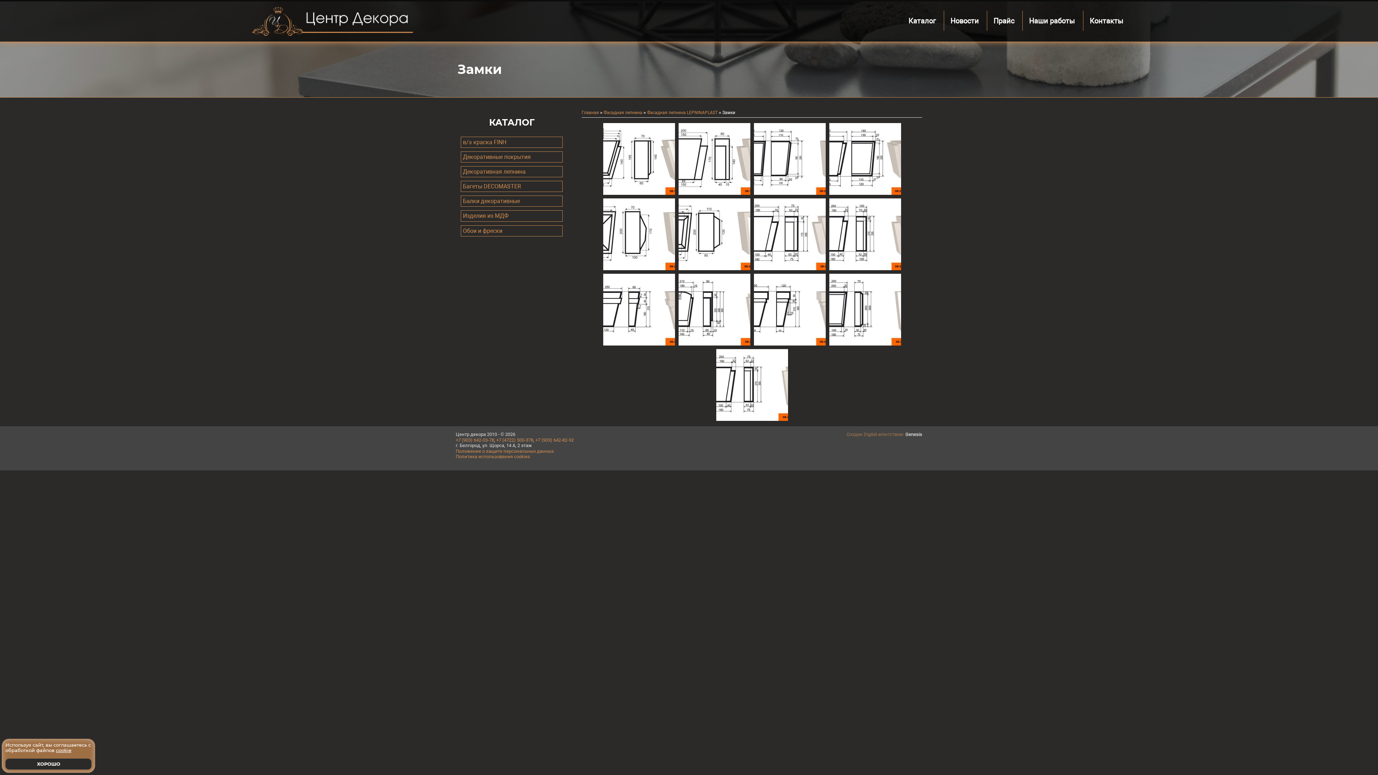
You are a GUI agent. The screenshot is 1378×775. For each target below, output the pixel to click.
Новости (965, 21)
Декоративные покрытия (497, 157)
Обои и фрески (482, 230)
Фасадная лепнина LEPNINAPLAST (682, 112)
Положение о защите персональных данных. (505, 451)
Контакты (1107, 21)
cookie (63, 750)
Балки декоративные (491, 201)
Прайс (1004, 21)
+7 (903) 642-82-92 (554, 440)
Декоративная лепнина (494, 171)
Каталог (922, 21)
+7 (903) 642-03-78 (475, 440)
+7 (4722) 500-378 (514, 440)
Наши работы (1052, 21)
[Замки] (639, 193)
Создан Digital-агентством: (884, 434)
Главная (590, 112)
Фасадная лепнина (623, 112)
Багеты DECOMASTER (492, 186)
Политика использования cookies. (493, 456)
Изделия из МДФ (485, 215)
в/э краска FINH (484, 142)
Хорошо (48, 764)
